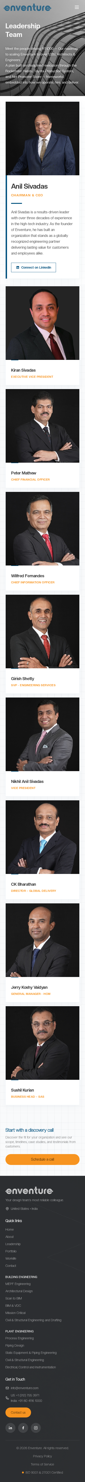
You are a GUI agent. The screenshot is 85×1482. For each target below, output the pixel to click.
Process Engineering (19, 1338)
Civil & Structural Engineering (24, 1360)
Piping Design (14, 1345)
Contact (10, 1266)
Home (9, 1229)
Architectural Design (19, 1291)
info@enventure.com (25, 1388)
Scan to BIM (13, 1298)
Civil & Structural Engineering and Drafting (33, 1320)
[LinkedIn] (10, 1428)
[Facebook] (23, 1428)
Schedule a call (42, 1159)
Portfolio (11, 1251)
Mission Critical (15, 1313)
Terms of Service (42, 1464)
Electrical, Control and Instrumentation (30, 1367)
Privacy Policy (42, 1456)
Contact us (18, 1412)
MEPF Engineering (18, 1284)
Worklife (10, 1258)
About (9, 1237)
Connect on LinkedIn (36, 267)
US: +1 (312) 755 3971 (25, 1395)
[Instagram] (36, 1428)
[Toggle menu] (76, 7)
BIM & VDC (13, 1305)
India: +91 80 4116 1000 (26, 1401)
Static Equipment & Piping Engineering (31, 1352)
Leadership (13, 1244)
